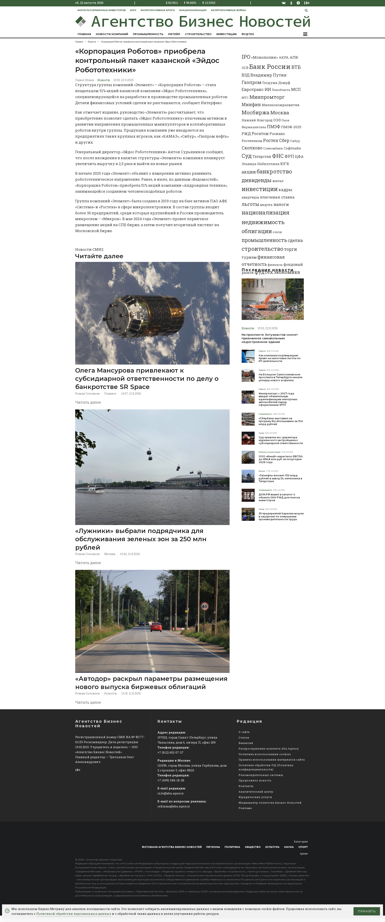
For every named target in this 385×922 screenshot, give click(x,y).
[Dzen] (298, 3)
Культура (272, 846)
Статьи (244, 737)
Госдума (270, 82)
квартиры (250, 197)
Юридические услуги (255, 797)
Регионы (213, 846)
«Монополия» (264, 57)
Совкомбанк (273, 148)
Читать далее (88, 402)
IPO (246, 56)
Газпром (251, 82)
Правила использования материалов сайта (272, 759)
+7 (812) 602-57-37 (170, 752)
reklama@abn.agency (173, 806)
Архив (304, 853)
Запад (261, 433)
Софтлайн (292, 148)
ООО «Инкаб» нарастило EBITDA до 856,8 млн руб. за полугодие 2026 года (281, 459)
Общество (253, 846)
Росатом (260, 133)
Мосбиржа (256, 112)
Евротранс (253, 89)
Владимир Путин (268, 75)
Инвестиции (226, 34)
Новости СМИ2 (89, 249)
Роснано (277, 133)
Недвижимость (265, 414)
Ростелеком (252, 140)
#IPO (133, 10)
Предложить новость (255, 780)
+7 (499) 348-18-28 (170, 780)
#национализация (193, 10)
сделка (295, 240)
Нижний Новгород (257, 120)
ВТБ (296, 67)
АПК (294, 57)
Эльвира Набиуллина (261, 164)
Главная (84, 34)
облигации (257, 231)
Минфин (251, 104)
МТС (245, 98)
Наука (289, 846)
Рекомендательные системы (261, 775)
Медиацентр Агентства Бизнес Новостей (270, 802)
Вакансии (246, 743)
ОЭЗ (277, 119)
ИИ (267, 89)
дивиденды (257, 180)
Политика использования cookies (265, 754)
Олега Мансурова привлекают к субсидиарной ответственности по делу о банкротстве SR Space (147, 379)
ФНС (278, 155)
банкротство (274, 171)
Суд (247, 155)
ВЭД (246, 75)
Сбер (284, 140)
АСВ (245, 67)
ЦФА (299, 156)
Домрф (284, 83)
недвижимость (263, 222)
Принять (367, 911)
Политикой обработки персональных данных (73, 914)
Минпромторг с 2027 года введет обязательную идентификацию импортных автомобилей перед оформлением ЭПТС (278, 399)
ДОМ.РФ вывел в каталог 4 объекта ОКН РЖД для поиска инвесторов (279, 497)
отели (277, 232)
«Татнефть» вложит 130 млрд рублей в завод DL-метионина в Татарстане (280, 478)
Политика (232, 846)
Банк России (270, 66)
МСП (296, 89)
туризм (249, 257)
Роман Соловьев (87, 393)
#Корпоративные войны (228, 10)
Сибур (295, 141)
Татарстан (261, 156)
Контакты (246, 786)
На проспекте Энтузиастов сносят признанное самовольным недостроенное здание (270, 338)
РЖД (246, 133)
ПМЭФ (273, 126)
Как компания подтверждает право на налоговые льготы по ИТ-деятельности (280, 358)
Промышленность (148, 34)
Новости (103, 80)
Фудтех (247, 34)
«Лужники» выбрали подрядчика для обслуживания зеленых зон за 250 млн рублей (141, 539)
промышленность (264, 240)
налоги (281, 204)
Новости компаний (112, 34)
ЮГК (284, 163)
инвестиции (260, 189)
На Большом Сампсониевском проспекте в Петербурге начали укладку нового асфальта (280, 377)
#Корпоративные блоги (158, 10)
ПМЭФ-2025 (291, 127)
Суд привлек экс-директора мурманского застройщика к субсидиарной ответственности (281, 440)
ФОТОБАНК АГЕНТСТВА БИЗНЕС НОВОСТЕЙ (172, 846)
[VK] (284, 3)
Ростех (270, 140)
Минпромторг (267, 97)
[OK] (291, 2)
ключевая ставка (277, 197)
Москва (109, 554)
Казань (262, 471)
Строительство (198, 34)
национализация (265, 212)
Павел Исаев (84, 80)
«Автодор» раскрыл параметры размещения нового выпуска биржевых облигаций (151, 683)
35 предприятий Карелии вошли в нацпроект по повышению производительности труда (281, 516)
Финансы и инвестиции (269, 452)
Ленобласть (281, 90)
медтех (266, 205)
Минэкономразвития (280, 105)
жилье (278, 181)
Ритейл (174, 34)
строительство (262, 248)
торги (290, 249)
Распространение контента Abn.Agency (269, 748)
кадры (285, 189)
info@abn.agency (170, 793)
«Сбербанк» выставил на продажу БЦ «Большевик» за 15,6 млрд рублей (281, 421)
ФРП (289, 156)
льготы (250, 204)
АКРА (284, 57)
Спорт (303, 846)
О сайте (244, 732)
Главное (110, 393)
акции (249, 172)
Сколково (252, 148)
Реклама (245, 808)
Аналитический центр (256, 791)
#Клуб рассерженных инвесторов (101, 10)
